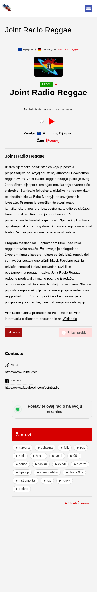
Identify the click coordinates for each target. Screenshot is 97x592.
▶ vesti (57, 456)
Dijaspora (28, 49)
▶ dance (21, 464)
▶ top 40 (41, 464)
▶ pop (81, 447)
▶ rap (47, 480)
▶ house (38, 456)
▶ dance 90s (74, 472)
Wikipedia (70, 318)
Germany (48, 49)
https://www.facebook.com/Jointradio (32, 387)
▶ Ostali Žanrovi (77, 503)
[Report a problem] (75, 332)
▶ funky (64, 480)
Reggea (52, 140)
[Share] (13, 332)
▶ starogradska (47, 472)
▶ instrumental (26, 480)
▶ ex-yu (60, 464)
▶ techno (22, 489)
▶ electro (80, 464)
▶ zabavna (45, 447)
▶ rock (20, 456)
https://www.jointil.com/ (22, 372)
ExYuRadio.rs (62, 313)
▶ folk (65, 447)
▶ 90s (74, 456)
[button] (88, 8)
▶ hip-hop (22, 472)
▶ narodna (23, 447)
